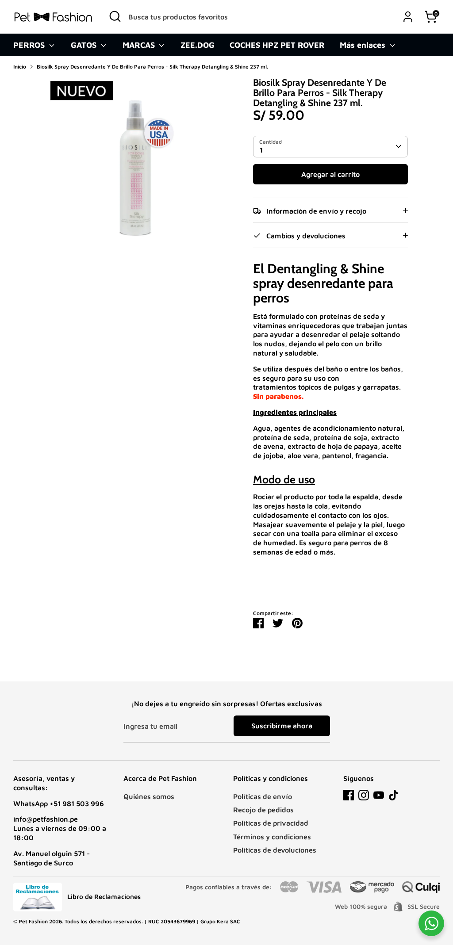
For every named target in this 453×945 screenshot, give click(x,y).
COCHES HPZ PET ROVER (277, 45)
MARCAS (140, 45)
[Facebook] (348, 795)
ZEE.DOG (197, 45)
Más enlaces (364, 45)
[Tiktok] (393, 795)
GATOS (85, 45)
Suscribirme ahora (281, 726)
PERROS (30, 45)
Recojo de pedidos (263, 810)
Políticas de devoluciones (274, 850)
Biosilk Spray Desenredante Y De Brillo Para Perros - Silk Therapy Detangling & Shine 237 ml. (152, 66)
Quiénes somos (148, 796)
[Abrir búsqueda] (115, 16)
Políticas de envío (262, 796)
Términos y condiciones (272, 837)
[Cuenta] (408, 17)
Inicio (19, 66)
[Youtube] (378, 795)
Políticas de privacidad (270, 823)
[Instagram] (363, 795)
